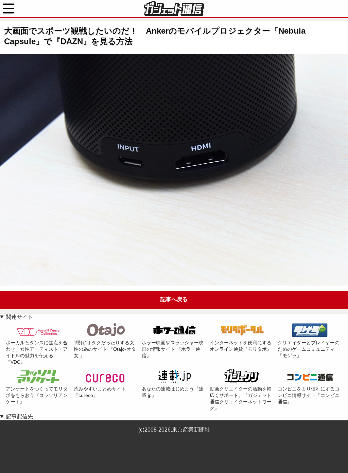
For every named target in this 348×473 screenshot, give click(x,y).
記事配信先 (19, 416)
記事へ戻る (174, 299)
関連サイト (19, 317)
